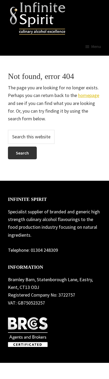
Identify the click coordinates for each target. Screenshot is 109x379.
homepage (88, 95)
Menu (96, 46)
